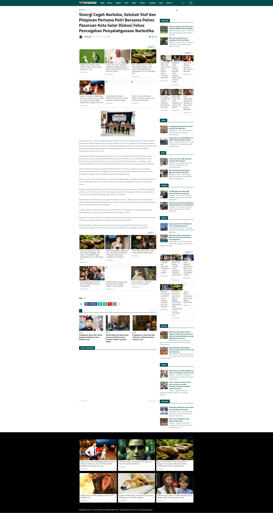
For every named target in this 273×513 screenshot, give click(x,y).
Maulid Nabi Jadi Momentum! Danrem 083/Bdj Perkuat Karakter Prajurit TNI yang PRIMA (117, 338)
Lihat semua (153, 310)
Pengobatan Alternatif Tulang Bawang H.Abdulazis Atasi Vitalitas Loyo (90, 337)
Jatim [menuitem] (134, 3)
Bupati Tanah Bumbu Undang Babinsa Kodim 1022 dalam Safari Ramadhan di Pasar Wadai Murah (180, 237)
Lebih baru (83, 401)
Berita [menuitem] (118, 3)
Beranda (82, 10)
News (88, 10)
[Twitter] (153, 36)
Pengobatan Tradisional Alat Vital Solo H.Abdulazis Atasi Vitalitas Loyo (144, 337)
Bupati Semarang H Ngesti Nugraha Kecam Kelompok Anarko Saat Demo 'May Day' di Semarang (181, 350)
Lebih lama (152, 401)
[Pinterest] (110, 304)
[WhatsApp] (156, 36)
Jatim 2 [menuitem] (169, 3)
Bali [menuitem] (161, 3)
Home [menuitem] (102, 3)
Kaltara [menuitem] (152, 3)
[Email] (114, 304)
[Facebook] (150, 36)
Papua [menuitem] (109, 3)
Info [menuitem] (126, 3)
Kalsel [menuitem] (142, 3)
